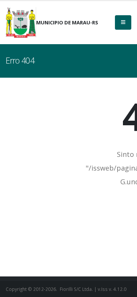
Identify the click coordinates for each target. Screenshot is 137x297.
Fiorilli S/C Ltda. (76, 289)
